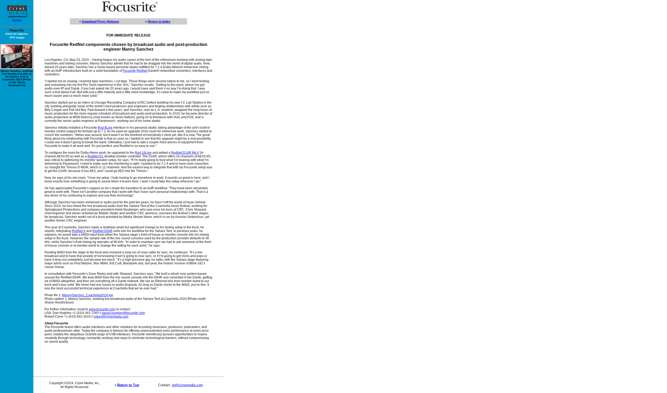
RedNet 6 (78, 231)
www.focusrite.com (102, 309)
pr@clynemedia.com (187, 385)
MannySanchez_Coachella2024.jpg (87, 295)
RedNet (142, 71)
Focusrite (129, 71)
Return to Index (159, 21)
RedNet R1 (95, 156)
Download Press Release (100, 21)
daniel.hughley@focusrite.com (123, 313)
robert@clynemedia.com (111, 316)
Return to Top (128, 385)
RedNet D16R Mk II (185, 152)
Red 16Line (143, 152)
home (17, 20)
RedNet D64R (102, 231)
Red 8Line (105, 127)
